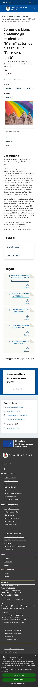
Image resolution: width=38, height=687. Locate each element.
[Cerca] (34, 8)
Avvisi (6, 565)
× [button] (36, 656)
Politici (6, 490)
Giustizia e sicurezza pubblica (14, 537)
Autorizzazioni (9, 549)
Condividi (7, 80)
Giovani (25, 16)
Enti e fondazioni (10, 487)
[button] (19, 684)
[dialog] (19, 670)
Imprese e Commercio (11, 518)
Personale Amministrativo (13, 493)
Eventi (6, 576)
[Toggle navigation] (4, 8)
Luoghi (6, 573)
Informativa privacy (10, 652)
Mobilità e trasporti (10, 524)
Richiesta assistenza (11, 639)
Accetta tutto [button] (19, 675)
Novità (11, 16)
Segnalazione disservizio (12, 633)
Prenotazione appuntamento (13, 630)
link (8, 671)
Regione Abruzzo (8, 2)
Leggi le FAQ (8, 636)
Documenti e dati (10, 496)
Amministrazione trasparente (14, 649)
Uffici (6, 484)
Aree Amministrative (11, 481)
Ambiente (7, 543)
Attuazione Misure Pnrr (12, 499)
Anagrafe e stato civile (11, 509)
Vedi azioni (17, 80)
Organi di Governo (10, 478)
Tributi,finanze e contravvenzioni (15, 540)
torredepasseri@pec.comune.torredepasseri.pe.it (18, 606)
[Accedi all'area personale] (30, 2)
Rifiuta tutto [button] (19, 680)
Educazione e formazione (12, 534)
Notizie (18, 16)
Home (4, 16)
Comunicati (8, 562)
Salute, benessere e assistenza (14, 546)
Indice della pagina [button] (12, 132)
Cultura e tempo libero (11, 512)
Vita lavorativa (9, 515)
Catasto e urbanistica (11, 521)
